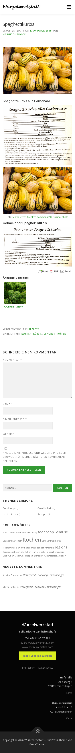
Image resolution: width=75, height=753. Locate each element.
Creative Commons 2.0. (39, 217)
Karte (69, 692)
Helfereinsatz (10, 514)
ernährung (32, 532)
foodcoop (46, 532)
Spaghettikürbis (55, 333)
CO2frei (10, 532)
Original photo (60, 217)
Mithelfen (26, 547)
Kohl (44, 541)
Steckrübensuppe (23, 555)
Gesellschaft (45, 508)
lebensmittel (9, 547)
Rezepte (34, 329)
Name (8, 404)
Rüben (28, 552)
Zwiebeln (61, 555)
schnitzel (36, 552)
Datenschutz (45, 667)
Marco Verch (19, 217)
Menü (69, 6)
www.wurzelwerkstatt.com (37, 647)
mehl (18, 547)
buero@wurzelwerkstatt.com (37, 642)
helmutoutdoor (14, 34)
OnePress (52, 740)
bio (4, 532)
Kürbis (37, 333)
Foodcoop (9, 508)
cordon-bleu (20, 532)
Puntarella (49, 547)
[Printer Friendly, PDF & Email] (54, 271)
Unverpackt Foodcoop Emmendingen (43, 575)
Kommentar (12, 359)
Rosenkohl (19, 552)
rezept (10, 552)
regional (61, 547)
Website (8, 434)
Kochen (26, 333)
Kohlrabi (50, 541)
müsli (33, 547)
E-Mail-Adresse (15, 419)
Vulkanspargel (50, 555)
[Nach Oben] (37, 731)
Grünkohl (7, 541)
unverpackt (37, 555)
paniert (40, 547)
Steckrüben (8, 555)
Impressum (29, 667)
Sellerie (44, 552)
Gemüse (61, 532)
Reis (5, 552)
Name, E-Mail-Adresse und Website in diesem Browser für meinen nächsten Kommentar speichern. (34, 456)
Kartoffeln (17, 541)
